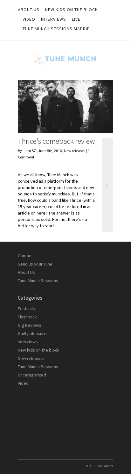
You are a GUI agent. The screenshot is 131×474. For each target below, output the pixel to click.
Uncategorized (32, 375)
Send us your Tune (35, 264)
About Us (28, 9)
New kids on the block (71, 9)
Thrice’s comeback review (56, 141)
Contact (25, 256)
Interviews (53, 19)
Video (29, 19)
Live (76, 19)
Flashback (27, 317)
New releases (74, 150)
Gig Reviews (29, 325)
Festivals (26, 308)
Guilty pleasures (33, 333)
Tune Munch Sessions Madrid (56, 29)
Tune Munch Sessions (38, 280)
